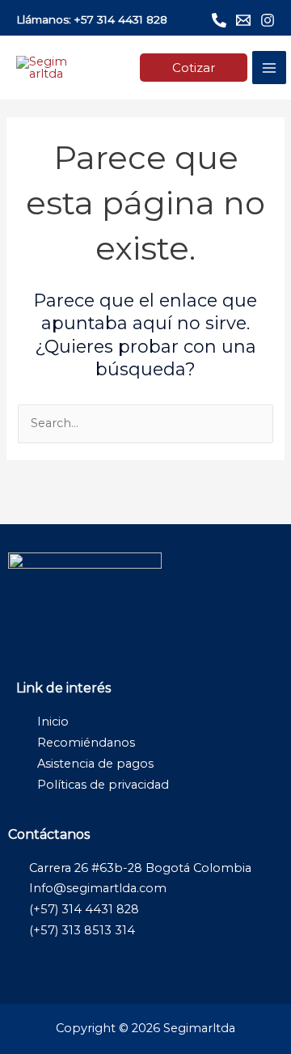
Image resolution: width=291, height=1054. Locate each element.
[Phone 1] (219, 20)
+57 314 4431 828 (120, 19)
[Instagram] (267, 20)
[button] (193, 67)
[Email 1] (243, 20)
